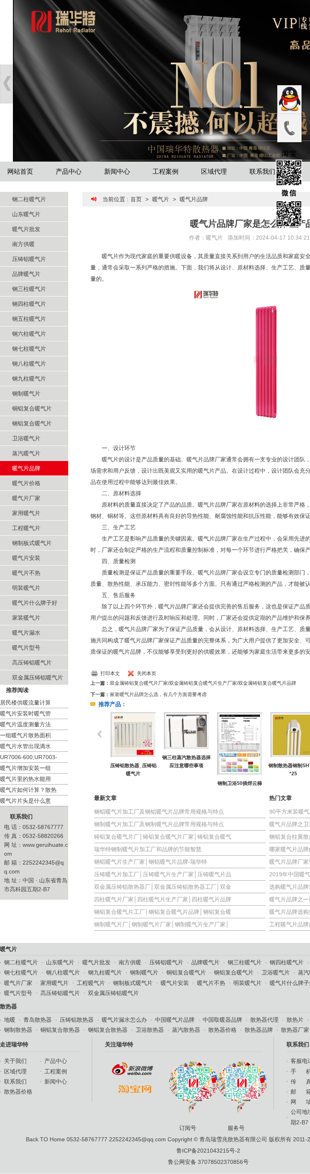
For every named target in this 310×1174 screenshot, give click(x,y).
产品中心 (69, 171)
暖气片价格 (26, 483)
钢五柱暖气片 (29, 319)
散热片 (295, 1019)
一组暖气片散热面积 (25, 735)
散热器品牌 (259, 1030)
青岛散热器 (37, 1019)
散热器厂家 (295, 1030)
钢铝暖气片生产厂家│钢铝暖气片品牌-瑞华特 (150, 861)
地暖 (9, 1019)
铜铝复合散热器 (60, 1030)
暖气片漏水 (26, 632)
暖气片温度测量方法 (25, 724)
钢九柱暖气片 (29, 378)
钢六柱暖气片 (29, 333)
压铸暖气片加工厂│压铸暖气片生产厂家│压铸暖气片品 (162, 874)
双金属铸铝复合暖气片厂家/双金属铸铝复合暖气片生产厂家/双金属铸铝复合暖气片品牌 (203, 683)
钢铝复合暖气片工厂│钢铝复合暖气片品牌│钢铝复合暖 (162, 912)
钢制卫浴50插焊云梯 (240, 783)
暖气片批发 (26, 229)
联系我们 (262, 171)
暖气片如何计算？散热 (28, 790)
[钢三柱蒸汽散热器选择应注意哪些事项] (186, 730)
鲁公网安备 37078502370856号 (208, 1162)
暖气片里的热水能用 (25, 779)
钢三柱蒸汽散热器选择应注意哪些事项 (186, 761)
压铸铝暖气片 (29, 259)
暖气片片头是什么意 (25, 800)
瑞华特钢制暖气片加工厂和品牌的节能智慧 (147, 849)
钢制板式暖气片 (32, 543)
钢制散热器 (18, 1030)
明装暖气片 (26, 588)
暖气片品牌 (26, 468)
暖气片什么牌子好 (34, 603)
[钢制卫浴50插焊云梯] (239, 743)
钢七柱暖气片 (29, 348)
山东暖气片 (26, 214)
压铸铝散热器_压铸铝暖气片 (133, 769)
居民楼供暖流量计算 (25, 702)
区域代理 (214, 171)
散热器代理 (264, 1019)
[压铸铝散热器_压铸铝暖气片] (133, 734)
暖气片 (160, 199)
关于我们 (15, 1061)
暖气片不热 (26, 573)
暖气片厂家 (26, 498)
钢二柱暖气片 (29, 199)
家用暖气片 (26, 513)
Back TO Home (45, 1139)
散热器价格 (222, 1030)
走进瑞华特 (14, 1044)
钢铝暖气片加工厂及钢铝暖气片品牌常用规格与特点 (159, 811)
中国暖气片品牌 (175, 1019)
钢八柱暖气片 (29, 363)
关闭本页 (146, 673)
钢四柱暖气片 (29, 304)
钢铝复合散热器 (108, 1030)
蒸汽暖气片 (26, 453)
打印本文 (110, 673)
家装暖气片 (26, 617)
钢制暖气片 (26, 393)
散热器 (8, 1006)
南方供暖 (23, 244)
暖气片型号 (26, 647)
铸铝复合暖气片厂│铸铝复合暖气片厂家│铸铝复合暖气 (162, 836)
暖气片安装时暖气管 (25, 713)
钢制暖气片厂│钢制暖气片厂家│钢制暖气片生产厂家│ (161, 924)
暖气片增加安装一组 (25, 768)
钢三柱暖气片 (29, 289)
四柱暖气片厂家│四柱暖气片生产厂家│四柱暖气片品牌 (162, 899)
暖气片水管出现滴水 (25, 746)
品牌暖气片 (26, 274)
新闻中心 (117, 171)
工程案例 (165, 171)
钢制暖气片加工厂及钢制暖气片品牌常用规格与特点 (159, 824)
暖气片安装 (26, 558)
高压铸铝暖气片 (32, 662)
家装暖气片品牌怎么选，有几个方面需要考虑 (158, 694)
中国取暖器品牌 (222, 1019)
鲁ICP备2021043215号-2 (208, 1150)
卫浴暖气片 (26, 438)
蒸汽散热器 (186, 1030)
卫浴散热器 (150, 1030)
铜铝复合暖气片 (32, 408)
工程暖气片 (26, 528)
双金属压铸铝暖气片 (37, 677)
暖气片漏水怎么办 (124, 1019)
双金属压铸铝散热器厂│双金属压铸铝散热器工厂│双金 (162, 887)
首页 (136, 199)
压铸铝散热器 (77, 1019)
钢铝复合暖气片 (32, 423)
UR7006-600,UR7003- (28, 757)
